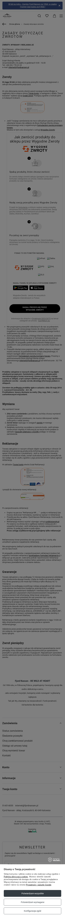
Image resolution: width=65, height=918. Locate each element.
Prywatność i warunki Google (38, 885)
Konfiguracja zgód (32, 911)
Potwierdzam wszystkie (32, 893)
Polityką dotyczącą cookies (16, 877)
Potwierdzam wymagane (32, 902)
